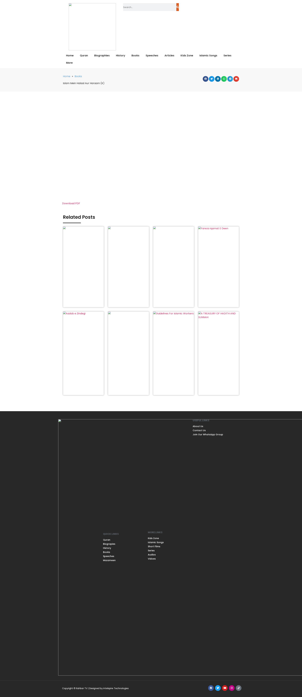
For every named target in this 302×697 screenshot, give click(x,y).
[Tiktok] (238, 688)
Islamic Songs (208, 55)
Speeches (152, 55)
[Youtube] (225, 688)
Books (135, 55)
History (120, 55)
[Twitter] (218, 688)
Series (227, 55)
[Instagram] (232, 688)
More (69, 63)
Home (70, 55)
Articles (169, 55)
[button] (205, 79)
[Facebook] (211, 688)
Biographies (102, 55)
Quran (84, 55)
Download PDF (71, 203)
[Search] (177, 7)
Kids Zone (187, 55)
